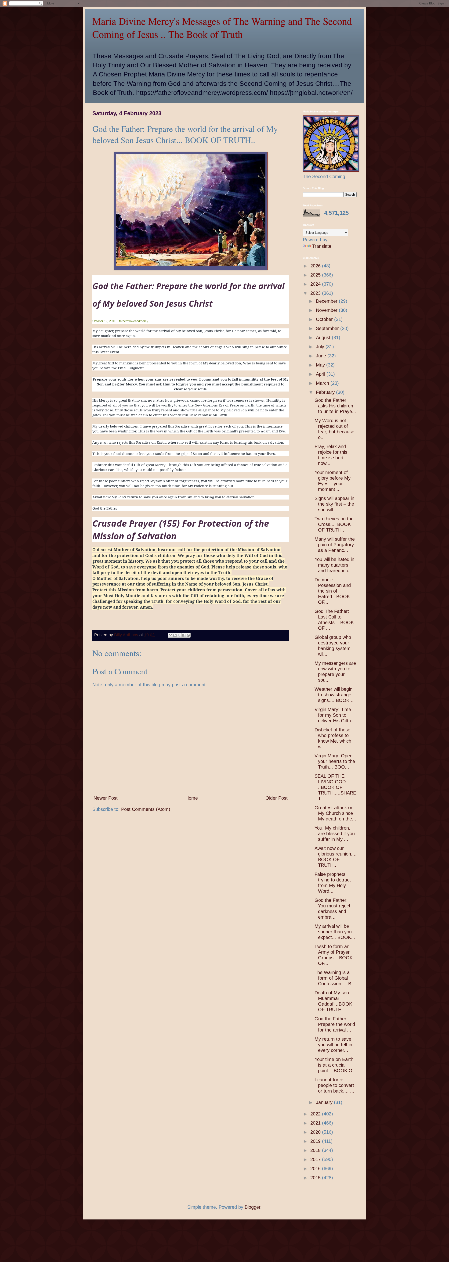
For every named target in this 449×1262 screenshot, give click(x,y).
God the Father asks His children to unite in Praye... (335, 406)
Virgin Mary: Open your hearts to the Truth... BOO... (335, 761)
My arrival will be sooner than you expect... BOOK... (335, 932)
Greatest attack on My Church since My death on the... (335, 813)
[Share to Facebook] (183, 635)
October (325, 319)
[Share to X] (179, 635)
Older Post (276, 798)
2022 (316, 1113)
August (324, 337)
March (323, 383)
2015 (316, 1177)
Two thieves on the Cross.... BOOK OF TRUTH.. (334, 524)
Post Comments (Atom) (145, 809)
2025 (316, 274)
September (328, 328)
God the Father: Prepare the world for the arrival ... (335, 1024)
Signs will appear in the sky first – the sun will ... (334, 504)
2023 (316, 293)
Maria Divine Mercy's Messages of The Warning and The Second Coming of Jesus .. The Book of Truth (222, 27)
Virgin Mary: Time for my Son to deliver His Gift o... (336, 715)
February (326, 392)
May (321, 364)
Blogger (252, 1207)
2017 (316, 1159)
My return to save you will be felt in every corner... (333, 1044)
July (321, 346)
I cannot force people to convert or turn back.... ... (334, 1085)
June (321, 355)
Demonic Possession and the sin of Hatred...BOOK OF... (333, 591)
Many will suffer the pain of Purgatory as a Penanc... (335, 544)
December (327, 301)
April (321, 374)
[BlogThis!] (175, 635)
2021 (316, 1122)
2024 (316, 284)
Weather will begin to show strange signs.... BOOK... (334, 695)
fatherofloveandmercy (133, 321)
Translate (321, 246)
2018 (316, 1150)
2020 (316, 1132)
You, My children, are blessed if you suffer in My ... (335, 833)
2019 (316, 1141)
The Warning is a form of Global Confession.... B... (335, 978)
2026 (316, 265)
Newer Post (106, 798)
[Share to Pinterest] (188, 635)
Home (191, 798)
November (327, 310)
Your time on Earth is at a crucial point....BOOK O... (336, 1065)
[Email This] (170, 635)
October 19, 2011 (104, 321)
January (325, 1102)
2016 (316, 1168)
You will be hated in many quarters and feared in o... (334, 565)
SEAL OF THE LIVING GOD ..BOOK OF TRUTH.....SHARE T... (335, 787)
